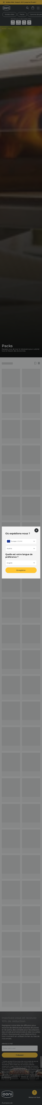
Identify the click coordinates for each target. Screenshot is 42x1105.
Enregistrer (21, 570)
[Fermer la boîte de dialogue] (36, 530)
